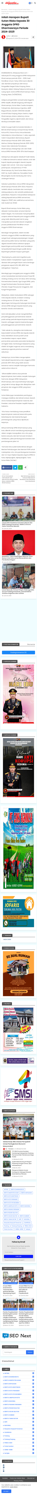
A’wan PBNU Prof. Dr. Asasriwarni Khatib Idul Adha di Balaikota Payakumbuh (26, 1289)
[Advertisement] (18, 620)
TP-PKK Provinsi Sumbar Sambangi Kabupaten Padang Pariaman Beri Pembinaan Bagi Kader (23, 1154)
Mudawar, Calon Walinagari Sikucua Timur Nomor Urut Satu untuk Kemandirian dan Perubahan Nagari (17, 558)
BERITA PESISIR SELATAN (11, 1213)
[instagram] (3, 1469)
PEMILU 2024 (28, 1226)
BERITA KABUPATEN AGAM (11, 1193)
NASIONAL (27, 1219)
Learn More (13, 1487)
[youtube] (4, 1467)
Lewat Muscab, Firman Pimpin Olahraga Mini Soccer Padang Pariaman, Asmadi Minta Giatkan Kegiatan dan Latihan (18, 591)
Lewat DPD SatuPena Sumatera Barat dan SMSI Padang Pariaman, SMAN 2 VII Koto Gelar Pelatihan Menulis (17, 524)
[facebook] (3, 1465)
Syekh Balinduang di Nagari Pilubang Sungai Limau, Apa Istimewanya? (22, 1163)
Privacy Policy (18, 1481)
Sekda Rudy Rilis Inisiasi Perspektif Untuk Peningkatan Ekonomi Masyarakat (16, 1144)
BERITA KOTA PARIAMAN (10, 1199)
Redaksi (5, 1478)
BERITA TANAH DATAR (10, 1219)
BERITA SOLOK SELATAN (10, 1216)
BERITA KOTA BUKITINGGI (11, 1196)
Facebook (8, 467)
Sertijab (28, 1229)
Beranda (4, 9)
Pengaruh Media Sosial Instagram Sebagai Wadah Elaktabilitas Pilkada (21, 1172)
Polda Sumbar (8, 1229)
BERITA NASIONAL (25, 1206)
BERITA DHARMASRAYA (17, 1189)
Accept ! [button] (6, 1491)
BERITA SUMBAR (24, 1216)
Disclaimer (31, 1478)
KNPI (20, 1219)
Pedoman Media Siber (17, 1478)
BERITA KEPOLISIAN (26, 1193)
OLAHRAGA (27, 1222)
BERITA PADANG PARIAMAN (11, 1209)
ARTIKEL (6, 1189)
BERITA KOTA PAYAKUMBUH (11, 1203)
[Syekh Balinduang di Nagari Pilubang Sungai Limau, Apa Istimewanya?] (7, 1164)
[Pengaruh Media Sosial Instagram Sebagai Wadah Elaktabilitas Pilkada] (7, 1172)
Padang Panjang (17, 1226)
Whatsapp (20, 467)
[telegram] (3, 1471)
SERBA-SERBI (19, 1229)
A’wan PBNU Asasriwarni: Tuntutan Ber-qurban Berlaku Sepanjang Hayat (9, 1289)
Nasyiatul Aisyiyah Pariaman (13, 1222)
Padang (6, 1226)
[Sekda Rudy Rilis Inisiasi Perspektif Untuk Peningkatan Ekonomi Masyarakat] (18, 1127)
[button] (35, 3)
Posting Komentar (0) (19, 652)
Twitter (15, 467)
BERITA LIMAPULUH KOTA (11, 1206)
